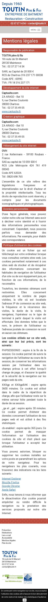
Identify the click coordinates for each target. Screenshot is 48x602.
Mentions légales (9, 540)
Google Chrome (11, 486)
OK (24, 600)
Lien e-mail (6, 535)
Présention (6, 530)
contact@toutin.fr (37, 23)
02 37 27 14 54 (18, 23)
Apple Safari (9, 489)
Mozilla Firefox (10, 482)
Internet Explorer (11, 478)
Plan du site (6, 543)
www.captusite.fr (11, 111)
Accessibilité (7, 538)
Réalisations (7, 533)
